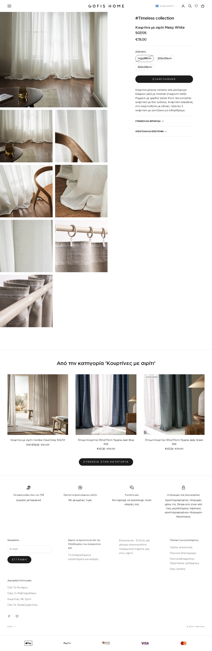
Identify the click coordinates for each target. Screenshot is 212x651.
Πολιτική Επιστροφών (183, 553)
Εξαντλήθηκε (164, 79)
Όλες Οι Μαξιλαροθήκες (21, 593)
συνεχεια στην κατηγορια (106, 461)
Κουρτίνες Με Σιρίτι (19, 599)
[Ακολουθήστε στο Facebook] (9, 616)
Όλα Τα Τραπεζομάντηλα (22, 604)
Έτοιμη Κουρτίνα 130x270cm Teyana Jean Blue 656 (106, 442)
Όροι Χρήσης (177, 568)
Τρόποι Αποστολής (181, 547)
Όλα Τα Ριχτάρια (17, 587)
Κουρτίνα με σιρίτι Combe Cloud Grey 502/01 (38, 440)
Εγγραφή (19, 559)
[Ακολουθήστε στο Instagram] (17, 616)
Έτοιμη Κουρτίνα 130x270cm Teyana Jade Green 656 (174, 442)
